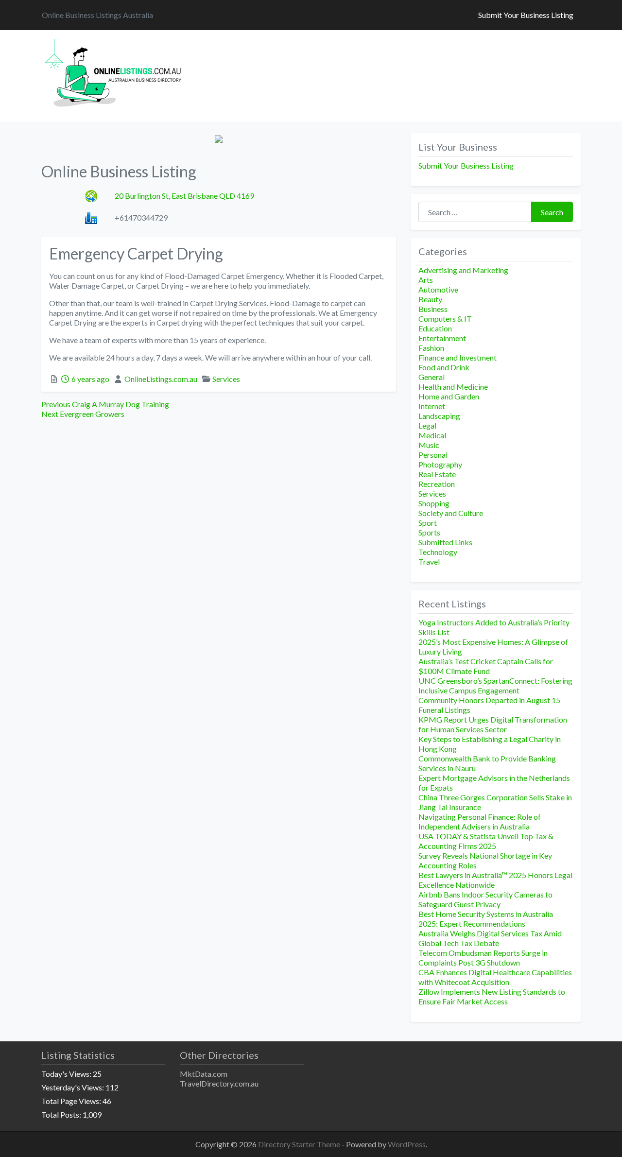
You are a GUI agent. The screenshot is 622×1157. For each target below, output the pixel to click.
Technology (437, 551)
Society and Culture (450, 513)
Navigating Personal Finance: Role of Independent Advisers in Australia (479, 821)
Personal (433, 454)
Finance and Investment (457, 357)
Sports (429, 532)
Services (226, 378)
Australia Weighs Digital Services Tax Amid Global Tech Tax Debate (490, 938)
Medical (432, 435)
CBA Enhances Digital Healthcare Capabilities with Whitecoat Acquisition (495, 976)
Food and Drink (443, 367)
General (431, 376)
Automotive (438, 289)
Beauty (430, 299)
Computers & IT (445, 318)
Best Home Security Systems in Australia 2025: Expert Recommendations (485, 918)
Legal (427, 425)
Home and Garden (448, 396)
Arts (425, 279)
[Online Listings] (115, 74)
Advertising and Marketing (463, 270)
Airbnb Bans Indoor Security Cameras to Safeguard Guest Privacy (485, 899)
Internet (431, 406)
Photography (440, 464)
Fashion (431, 347)
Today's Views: (67, 1073)
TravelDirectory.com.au (219, 1083)
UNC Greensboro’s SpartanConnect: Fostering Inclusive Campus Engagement (495, 685)
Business (433, 308)
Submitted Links (445, 542)
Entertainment (442, 338)
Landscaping (439, 415)
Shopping (433, 503)
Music (428, 444)
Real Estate (437, 474)
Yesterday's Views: (73, 1087)
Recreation (436, 483)
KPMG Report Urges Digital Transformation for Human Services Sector (492, 724)
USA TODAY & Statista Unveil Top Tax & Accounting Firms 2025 (485, 840)
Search (552, 212)
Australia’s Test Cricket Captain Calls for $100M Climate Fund (485, 665)
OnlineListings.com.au (160, 378)
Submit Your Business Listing (525, 14)
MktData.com (203, 1073)
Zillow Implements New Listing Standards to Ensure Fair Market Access (491, 996)
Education (435, 328)
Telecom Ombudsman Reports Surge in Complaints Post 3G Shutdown (483, 957)
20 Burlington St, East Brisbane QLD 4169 (184, 195)
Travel (429, 561)
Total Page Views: (72, 1100)
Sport (427, 522)
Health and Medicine (453, 386)
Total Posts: (62, 1114)
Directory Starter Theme (300, 1144)
